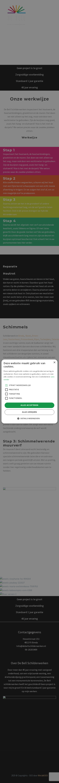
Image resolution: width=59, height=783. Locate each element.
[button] (29, 418)
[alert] (29, 391)
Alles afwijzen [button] (29, 412)
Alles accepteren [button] (29, 405)
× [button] (54, 362)
